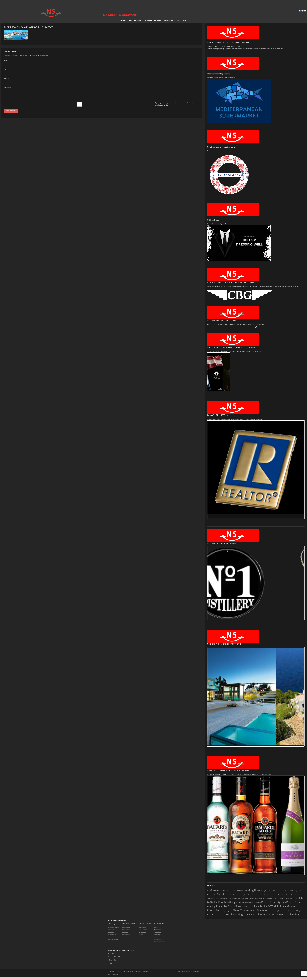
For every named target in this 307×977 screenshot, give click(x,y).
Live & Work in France (275, 903)
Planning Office (125, 929)
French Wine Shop (157, 931)
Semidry (245, 912)
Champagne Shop (157, 927)
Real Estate (137, 20)
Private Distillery (111, 927)
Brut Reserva (237, 888)
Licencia (257, 903)
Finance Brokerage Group (113, 936)
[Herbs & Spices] (218, 370)
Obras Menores (258, 907)
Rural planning (234, 911)
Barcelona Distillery (142, 924)
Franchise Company (126, 931)
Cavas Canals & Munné (264, 892)
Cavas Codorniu (259, 896)
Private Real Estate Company (113, 924)
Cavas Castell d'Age (221, 896)
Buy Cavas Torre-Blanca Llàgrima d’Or (274, 888)
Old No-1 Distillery (142, 934)
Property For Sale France (280, 908)
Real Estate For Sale (126, 924)
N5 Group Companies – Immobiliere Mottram (134, 969)
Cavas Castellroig (248, 896)
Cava (289, 887)
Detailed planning (234, 899)
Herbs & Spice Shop (157, 936)
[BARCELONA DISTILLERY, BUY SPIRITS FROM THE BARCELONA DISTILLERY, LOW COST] (255, 580)
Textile (179, 20)
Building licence (253, 887)
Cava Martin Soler (230, 892)
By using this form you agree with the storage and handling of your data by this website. (176, 104)
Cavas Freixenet (269, 896)
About (130, 20)
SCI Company (125, 934)
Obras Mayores (241, 907)
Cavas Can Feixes (277, 892)
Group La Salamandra (143, 927)
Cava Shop (156, 924)
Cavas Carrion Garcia (288, 892)
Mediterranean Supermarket (153, 20)
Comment (7, 87)
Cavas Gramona (278, 896)
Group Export (141, 931)
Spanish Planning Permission (264, 911)
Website (6, 78)
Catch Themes (194, 969)
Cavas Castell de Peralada (235, 896)
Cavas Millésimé (287, 896)
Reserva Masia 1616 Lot (220, 912)
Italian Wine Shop (157, 934)
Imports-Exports (168, 20)
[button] (138, 21)
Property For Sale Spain (295, 908)
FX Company (110, 934)
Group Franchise (237, 903)
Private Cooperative (112, 931)
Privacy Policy (112, 957)
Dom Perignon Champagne (253, 900)
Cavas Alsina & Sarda (250, 892)
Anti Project (214, 887)
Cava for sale (218, 891)
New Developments (126, 927)
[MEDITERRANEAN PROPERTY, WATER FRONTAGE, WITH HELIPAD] (255, 693)
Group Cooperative (142, 929)
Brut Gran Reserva (226, 888)
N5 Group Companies (226, 908)
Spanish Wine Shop (157, 929)
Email (6, 69)
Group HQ (123, 20)
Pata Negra (270, 908)
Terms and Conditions (115, 954)
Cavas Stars (293, 896)
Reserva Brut (211, 912)
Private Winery (111, 929)
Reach (185, 20)
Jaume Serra (249, 904)
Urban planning (290, 911)
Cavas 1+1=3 (240, 892)
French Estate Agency (273, 899)
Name (6, 60)
